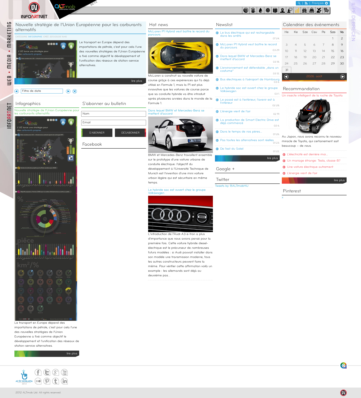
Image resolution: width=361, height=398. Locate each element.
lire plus (272, 158)
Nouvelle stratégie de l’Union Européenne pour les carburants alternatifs (78, 27)
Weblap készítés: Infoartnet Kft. (343, 393)
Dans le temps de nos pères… (241, 131)
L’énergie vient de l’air (235, 111)
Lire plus (136, 81)
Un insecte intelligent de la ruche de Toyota (312, 95)
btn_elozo (16, 91)
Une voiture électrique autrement (310, 167)
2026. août (314, 76)
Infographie (35, 37)
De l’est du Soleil (231, 148)
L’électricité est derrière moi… (307, 154)
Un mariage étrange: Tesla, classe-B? (313, 160)
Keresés (299, 3)
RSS (306, 3)
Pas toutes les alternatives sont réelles (247, 140)
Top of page (343, 365)
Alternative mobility (73, 9)
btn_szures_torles (74, 91)
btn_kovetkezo (68, 91)
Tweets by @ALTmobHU (231, 186)
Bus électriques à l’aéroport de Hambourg (250, 79)
